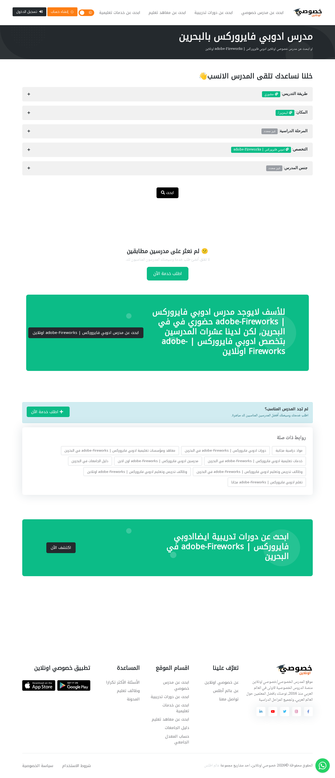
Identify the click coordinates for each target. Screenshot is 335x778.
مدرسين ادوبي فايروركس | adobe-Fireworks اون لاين (158, 461)
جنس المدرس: (288, 168)
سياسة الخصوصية (37, 765)
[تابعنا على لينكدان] (260, 711)
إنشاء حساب (59, 11)
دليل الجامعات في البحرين (89, 461)
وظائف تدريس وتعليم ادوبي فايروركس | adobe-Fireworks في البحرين (250, 471)
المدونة (133, 699)
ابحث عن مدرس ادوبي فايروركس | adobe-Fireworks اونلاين (86, 332)
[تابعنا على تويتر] (284, 711)
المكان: (293, 113)
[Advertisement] (163, 219)
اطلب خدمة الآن (167, 273)
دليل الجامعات (177, 727)
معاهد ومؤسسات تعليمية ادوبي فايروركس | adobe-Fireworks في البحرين (119, 450)
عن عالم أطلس (226, 690)
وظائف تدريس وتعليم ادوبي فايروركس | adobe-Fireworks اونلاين (137, 471)
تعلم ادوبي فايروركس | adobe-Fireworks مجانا (267, 482)
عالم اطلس (212, 765)
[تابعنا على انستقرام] (296, 711)
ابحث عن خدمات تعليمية (119, 12)
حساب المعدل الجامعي (177, 739)
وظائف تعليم (128, 690)
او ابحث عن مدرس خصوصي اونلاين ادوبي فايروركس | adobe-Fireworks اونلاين (259, 49)
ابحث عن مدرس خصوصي (262, 12)
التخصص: (270, 150)
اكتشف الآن (61, 547)
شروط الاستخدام (76, 765)
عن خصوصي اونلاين (222, 682)
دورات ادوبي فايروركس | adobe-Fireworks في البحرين (225, 450)
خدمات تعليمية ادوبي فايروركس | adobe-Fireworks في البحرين (255, 461)
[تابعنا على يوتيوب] (272, 711)
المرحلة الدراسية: (286, 131)
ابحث (169, 192)
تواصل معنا (229, 699)
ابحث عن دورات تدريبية (213, 12)
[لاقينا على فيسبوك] (308, 711)
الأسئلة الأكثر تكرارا (123, 682)
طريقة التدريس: (286, 94)
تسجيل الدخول (26, 11)
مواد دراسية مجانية (289, 450)
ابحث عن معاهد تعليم (167, 12)
